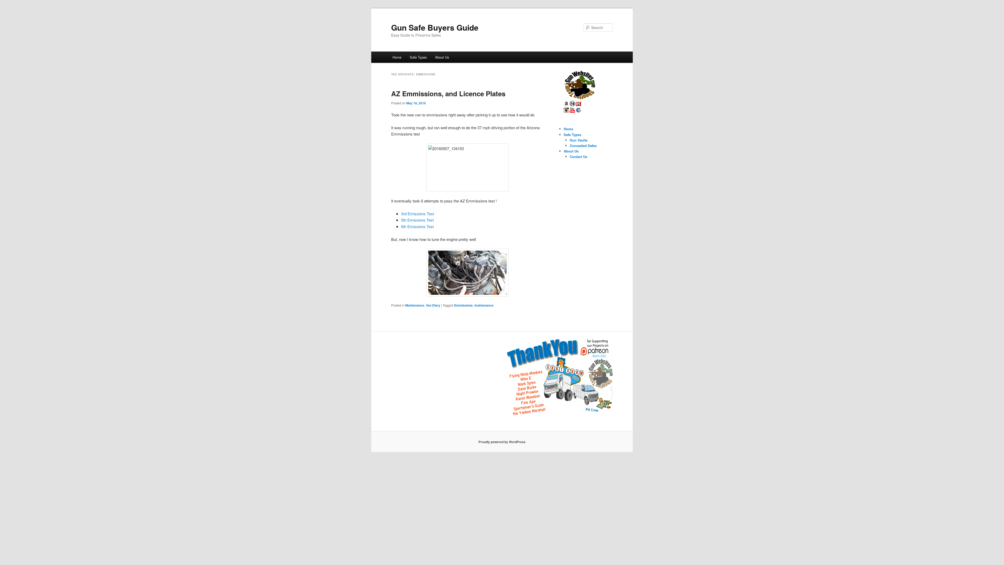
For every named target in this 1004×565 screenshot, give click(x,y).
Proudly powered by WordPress (502, 441)
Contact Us (578, 156)
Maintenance (414, 305)
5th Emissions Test (417, 220)
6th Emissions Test (417, 226)
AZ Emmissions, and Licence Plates (448, 93)
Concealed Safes (583, 145)
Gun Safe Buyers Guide (434, 27)
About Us (442, 57)
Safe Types (418, 57)
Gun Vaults (578, 140)
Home (396, 57)
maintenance (484, 305)
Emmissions (463, 305)
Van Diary (433, 305)
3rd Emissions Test (417, 213)
